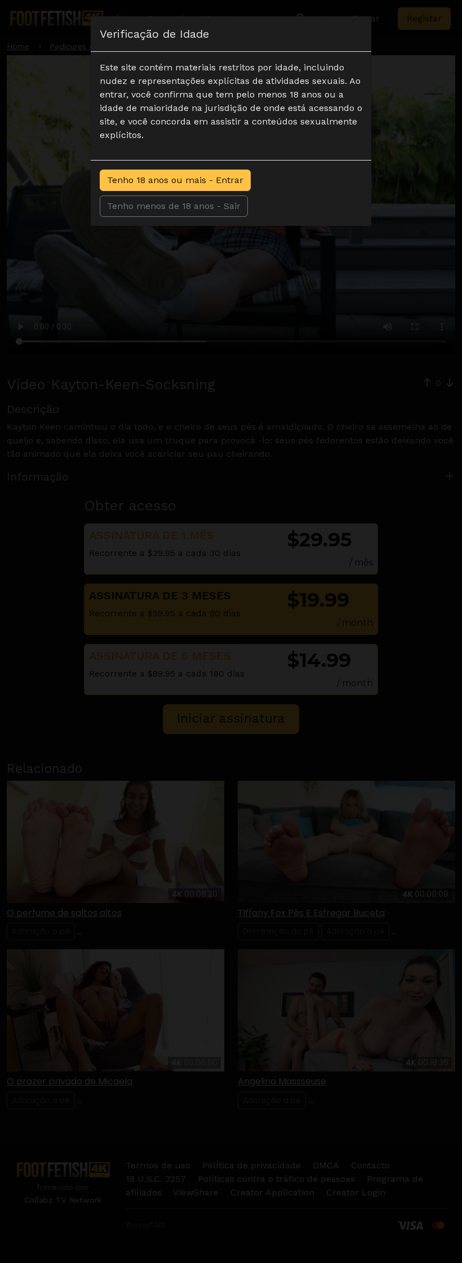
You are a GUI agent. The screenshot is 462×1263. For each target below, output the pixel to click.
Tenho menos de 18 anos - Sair (174, 206)
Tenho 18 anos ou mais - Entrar (175, 180)
